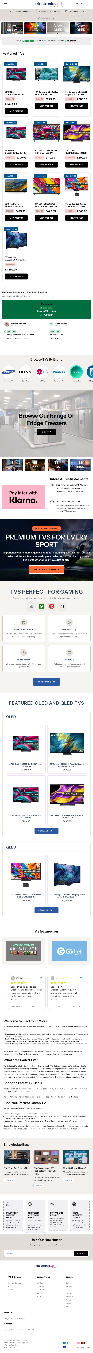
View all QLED (45, 910)
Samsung (69, 1286)
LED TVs (40, 1283)
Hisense (69, 1293)
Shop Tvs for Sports (46, 569)
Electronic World (21, 1340)
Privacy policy (10, 1343)
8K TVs (39, 1296)
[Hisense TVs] (76, 372)
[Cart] (87, 4)
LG (67, 1290)
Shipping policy (10, 1347)
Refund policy (23, 1343)
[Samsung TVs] (8, 372)
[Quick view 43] (56, 64)
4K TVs (39, 1293)
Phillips (68, 1300)
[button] (5, 4)
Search (10, 1290)
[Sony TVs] (25, 372)
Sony (67, 1283)
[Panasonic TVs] (59, 372)
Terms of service (11, 1345)
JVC (67, 1307)
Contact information (12, 1350)
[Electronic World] (46, 4)
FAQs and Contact (14, 1283)
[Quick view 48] (86, 123)
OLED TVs (40, 1286)
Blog (9, 1286)
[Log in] (82, 4)
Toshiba (68, 1303)
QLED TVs (40, 1290)
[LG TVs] (42, 372)
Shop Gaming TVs (46, 682)
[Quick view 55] (86, 64)
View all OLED (45, 831)
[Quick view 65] (26, 64)
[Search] (77, 4)
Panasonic (69, 1296)
